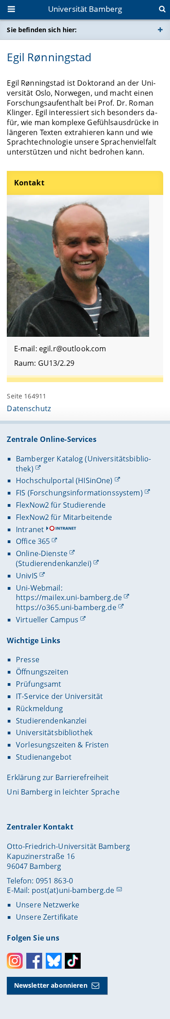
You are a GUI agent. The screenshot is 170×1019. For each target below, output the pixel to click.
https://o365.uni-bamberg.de (66, 607)
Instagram (15, 961)
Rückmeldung (39, 708)
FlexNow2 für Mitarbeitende (64, 517)
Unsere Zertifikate (47, 917)
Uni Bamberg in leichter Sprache (63, 792)
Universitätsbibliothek (54, 733)
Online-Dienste (42, 553)
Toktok (73, 961)
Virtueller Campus (47, 620)
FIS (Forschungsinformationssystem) (79, 493)
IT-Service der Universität (59, 696)
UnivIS (27, 576)
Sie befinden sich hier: (42, 29)
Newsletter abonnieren (50, 985)
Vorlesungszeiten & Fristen (62, 745)
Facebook (34, 961)
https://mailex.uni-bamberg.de (69, 597)
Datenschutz (29, 408)
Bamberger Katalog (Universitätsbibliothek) (83, 464)
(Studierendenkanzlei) (54, 563)
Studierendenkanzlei (51, 721)
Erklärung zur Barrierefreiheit (58, 777)
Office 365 (33, 541)
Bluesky (54, 961)
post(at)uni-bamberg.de (73, 890)
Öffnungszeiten (42, 672)
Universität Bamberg (85, 9)
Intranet (30, 529)
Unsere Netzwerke (47, 905)
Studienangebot (44, 757)
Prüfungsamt (39, 684)
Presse (27, 660)
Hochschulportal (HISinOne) (64, 480)
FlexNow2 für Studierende (61, 505)
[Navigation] (12, 10)
